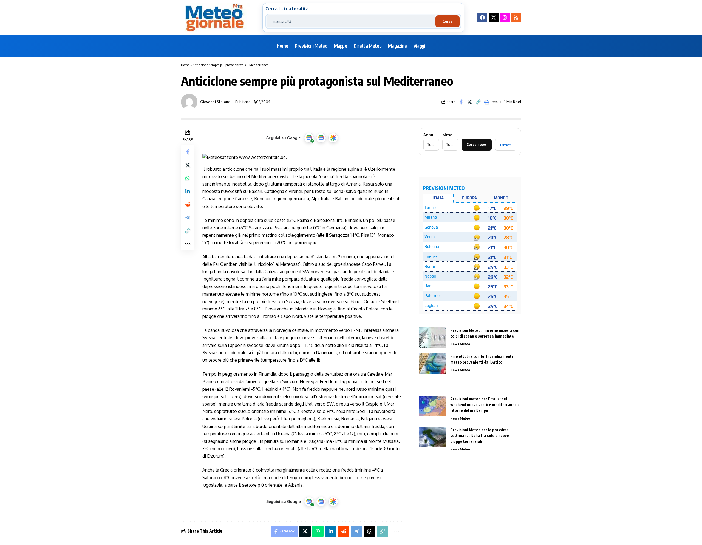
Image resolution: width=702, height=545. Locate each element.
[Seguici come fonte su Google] (309, 138)
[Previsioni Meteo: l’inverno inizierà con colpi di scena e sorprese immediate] (432, 337)
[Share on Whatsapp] (187, 177)
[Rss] (516, 17)
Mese (447, 135)
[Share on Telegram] (187, 217)
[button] (478, 102)
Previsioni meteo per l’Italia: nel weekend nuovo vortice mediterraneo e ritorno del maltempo (485, 404)
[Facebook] (482, 17)
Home (185, 65)
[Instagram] (505, 17)
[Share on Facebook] (461, 102)
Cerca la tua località (286, 9)
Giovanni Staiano (215, 101)
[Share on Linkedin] (187, 191)
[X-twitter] (494, 17)
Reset (505, 144)
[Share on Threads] (369, 531)
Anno (428, 135)
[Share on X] (469, 102)
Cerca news (476, 144)
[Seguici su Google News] (321, 138)
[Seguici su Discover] (333, 138)
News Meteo (460, 344)
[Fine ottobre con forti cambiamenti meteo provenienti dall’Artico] (432, 363)
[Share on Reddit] (187, 204)
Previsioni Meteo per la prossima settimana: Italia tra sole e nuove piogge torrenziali (479, 435)
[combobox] (351, 21)
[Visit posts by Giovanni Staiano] (189, 102)
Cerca (447, 21)
